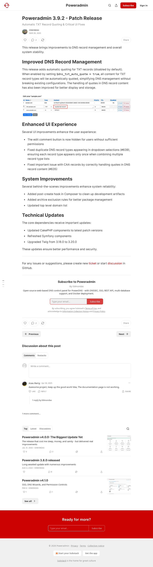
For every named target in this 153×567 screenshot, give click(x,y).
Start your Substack (68, 553)
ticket (92, 263)
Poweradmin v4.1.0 (35, 480)
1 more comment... (31, 413)
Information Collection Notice (75, 311)
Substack (61, 560)
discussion (115, 263)
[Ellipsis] (129, 383)
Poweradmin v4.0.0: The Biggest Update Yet (52, 437)
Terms (83, 545)
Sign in (144, 5)
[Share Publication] (116, 5)
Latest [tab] (33, 428)
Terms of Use (91, 308)
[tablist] (35, 355)
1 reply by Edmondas (42, 400)
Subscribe (128, 5)
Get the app (91, 553)
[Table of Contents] (3, 283)
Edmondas (34, 30)
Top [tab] (25, 428)
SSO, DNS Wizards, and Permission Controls (44, 484)
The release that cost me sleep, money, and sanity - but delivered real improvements (57, 443)
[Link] (18, 61)
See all (28, 501)
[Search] (110, 5)
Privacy (74, 545)
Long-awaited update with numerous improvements (49, 464)
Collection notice (96, 545)
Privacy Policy (99, 311)
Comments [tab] (29, 355)
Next (121, 334)
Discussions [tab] (45, 428)
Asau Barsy (34, 383)
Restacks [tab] (42, 355)
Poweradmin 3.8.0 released (41, 460)
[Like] (25, 40)
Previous (33, 334)
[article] (76, 444)
